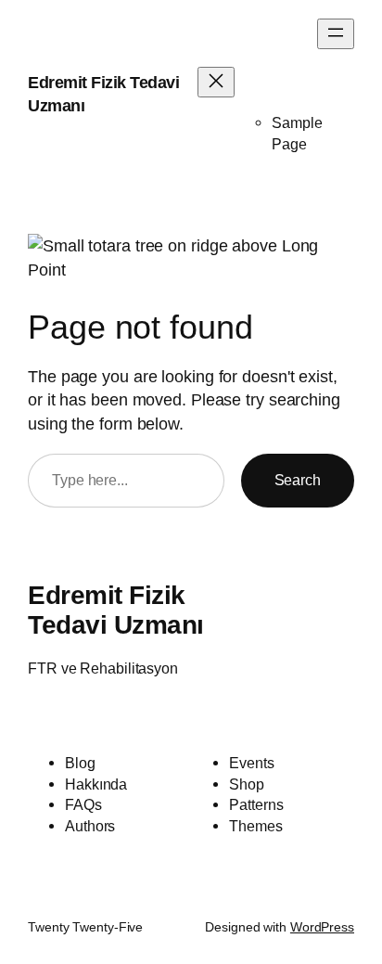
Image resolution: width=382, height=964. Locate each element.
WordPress (322, 926)
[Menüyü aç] (335, 34)
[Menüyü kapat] (216, 82)
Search (297, 479)
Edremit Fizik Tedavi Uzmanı (116, 609)
